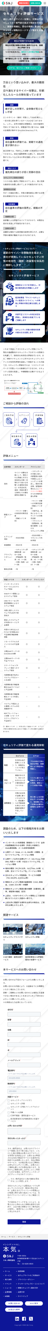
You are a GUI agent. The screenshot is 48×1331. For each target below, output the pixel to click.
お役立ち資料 (14, 1309)
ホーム (3, 1237)
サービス (12, 1237)
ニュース (8, 1288)
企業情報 (8, 1292)
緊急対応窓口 (24, 3)
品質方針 (21, 1292)
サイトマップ (23, 1296)
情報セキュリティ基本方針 (28, 1288)
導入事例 (8, 1279)
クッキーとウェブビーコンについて (31, 1284)
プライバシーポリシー (26, 1279)
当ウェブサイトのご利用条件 (29, 1275)
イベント (8, 1284)
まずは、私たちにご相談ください (23, 68)
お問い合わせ (35, 3)
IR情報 (7, 1296)
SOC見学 (34, 1303)
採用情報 (21, 1271)
